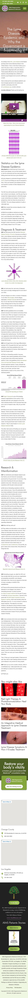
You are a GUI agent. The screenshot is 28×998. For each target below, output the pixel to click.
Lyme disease (16, 61)
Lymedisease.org (6, 87)
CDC (11, 61)
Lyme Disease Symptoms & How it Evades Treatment (14, 748)
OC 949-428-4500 (7, 1)
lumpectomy (5, 544)
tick (3, 180)
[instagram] (23, 2)
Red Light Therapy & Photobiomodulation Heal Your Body (13, 701)
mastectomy (15, 544)
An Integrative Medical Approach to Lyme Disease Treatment (14, 725)
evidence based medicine (8, 593)
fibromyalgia (11, 297)
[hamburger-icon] (24, 8)
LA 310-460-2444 (7, 3)
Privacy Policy (9, 987)
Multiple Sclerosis (11, 299)
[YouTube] (18, 2)
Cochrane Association (12, 595)
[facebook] (20, 2)
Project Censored (7, 396)
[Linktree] (26, 2)
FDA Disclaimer (18, 987)
